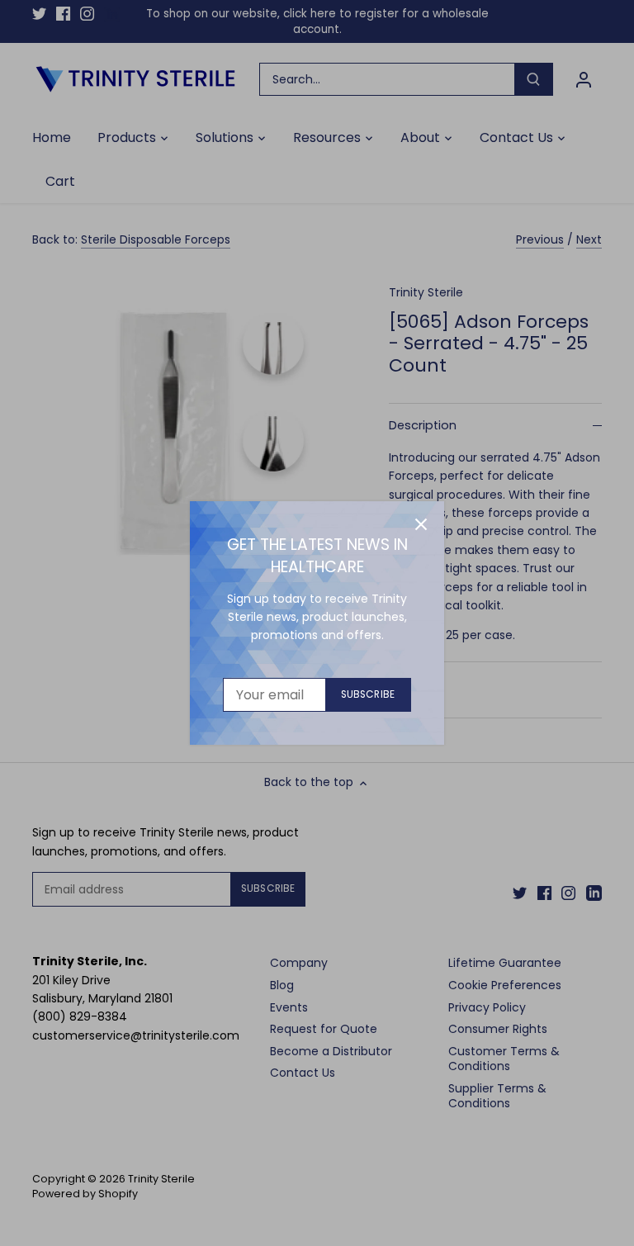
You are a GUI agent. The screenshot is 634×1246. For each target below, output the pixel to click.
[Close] (421, 524)
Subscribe (368, 694)
